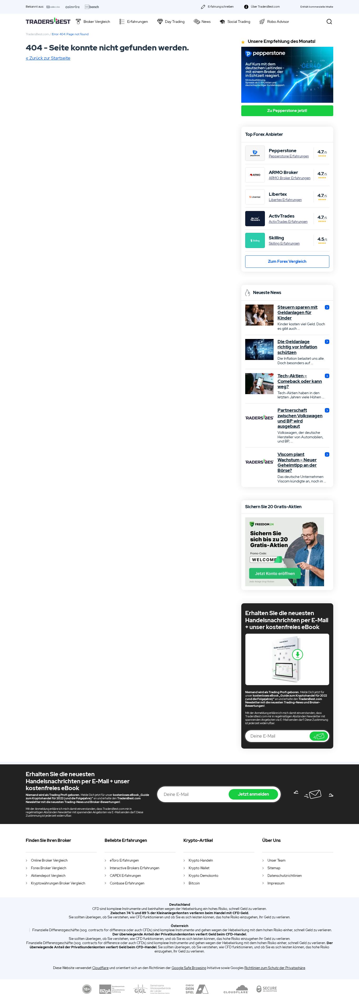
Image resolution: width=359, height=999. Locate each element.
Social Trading (239, 21)
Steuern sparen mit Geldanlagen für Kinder (297, 313)
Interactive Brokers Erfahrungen (134, 868)
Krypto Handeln (201, 860)
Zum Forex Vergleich (287, 261)
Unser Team (276, 860)
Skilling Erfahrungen (284, 243)
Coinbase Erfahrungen (127, 883)
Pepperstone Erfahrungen (289, 156)
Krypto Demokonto (203, 875)
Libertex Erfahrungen (285, 200)
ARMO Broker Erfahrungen (289, 178)
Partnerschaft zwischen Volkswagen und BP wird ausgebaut (300, 418)
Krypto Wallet (199, 868)
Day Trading (174, 21)
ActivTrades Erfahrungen (288, 222)
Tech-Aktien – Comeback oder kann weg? (300, 381)
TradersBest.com (37, 34)
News (206, 21)
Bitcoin (194, 883)
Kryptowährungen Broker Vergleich (58, 883)
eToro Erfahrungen (124, 860)
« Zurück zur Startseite (48, 58)
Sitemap (274, 868)
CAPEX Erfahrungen (125, 875)
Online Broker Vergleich (49, 860)
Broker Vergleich (97, 21)
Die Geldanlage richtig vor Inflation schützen (297, 347)
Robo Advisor (278, 21)
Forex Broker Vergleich (48, 868)
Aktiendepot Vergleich (48, 875)
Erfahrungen (137, 21)
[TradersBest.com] (48, 21)
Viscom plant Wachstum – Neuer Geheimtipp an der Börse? (297, 462)
